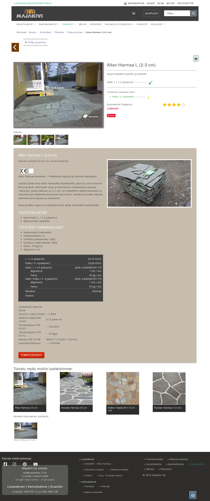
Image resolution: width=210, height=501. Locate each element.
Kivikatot (142, 24)
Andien (88, 475)
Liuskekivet (16, 486)
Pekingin (105, 486)
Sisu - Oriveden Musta (110, 475)
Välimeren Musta (119, 469)
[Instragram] (15, 464)
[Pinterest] (25, 464)
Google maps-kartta (27, 479)
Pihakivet (68, 24)
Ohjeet (151, 3)
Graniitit (56, 486)
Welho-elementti (94, 492)
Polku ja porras (36, 42)
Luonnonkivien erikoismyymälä (33, 3)
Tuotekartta (197, 464)
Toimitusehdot (31, 355)
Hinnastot (166, 469)
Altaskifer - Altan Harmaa (98, 463)
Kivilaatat (157, 24)
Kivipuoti (151, 13)
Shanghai (89, 486)
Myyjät (171, 3)
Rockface (96, 24)
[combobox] (180, 13)
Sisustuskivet (25, 24)
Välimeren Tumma (94, 469)
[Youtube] (36, 464)
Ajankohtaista (176, 464)
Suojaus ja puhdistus (118, 24)
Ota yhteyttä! (185, 3)
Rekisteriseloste (178, 459)
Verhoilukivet (38, 486)
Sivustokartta (154, 464)
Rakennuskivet (48, 24)
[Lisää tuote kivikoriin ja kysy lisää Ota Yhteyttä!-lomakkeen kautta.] (196, 58)
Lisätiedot (113, 108)
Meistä (150, 469)
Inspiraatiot (47, 479)
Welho (83, 24)
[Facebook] (6, 464)
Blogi (161, 3)
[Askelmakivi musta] (15, 47)
